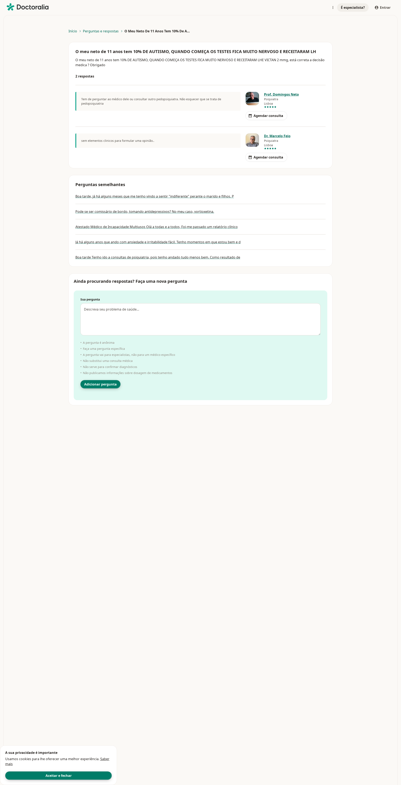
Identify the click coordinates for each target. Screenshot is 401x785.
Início (73, 31)
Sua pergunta (90, 299)
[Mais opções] (333, 7)
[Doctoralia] (27, 7)
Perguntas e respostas (101, 31)
